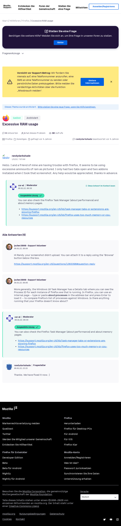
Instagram (117, 519)
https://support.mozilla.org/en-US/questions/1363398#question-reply (54, 264)
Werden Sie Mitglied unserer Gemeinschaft (27, 439)
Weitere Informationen (92, 82)
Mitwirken (82, 7)
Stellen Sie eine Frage (64, 7)
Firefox (25, 21)
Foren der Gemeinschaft (47, 7)
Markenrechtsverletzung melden (21, 423)
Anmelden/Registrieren (104, 6)
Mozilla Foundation (41, 494)
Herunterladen (72, 423)
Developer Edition (12, 457)
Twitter (6, 434)
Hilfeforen (15, 21)
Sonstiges (22, 139)
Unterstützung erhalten (77, 478)
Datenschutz (57, 513)
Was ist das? (71, 463)
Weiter (60, 42)
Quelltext (7, 428)
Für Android (71, 434)
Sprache (84, 491)
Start (5, 21)
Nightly (6, 473)
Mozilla (9, 409)
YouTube (111, 519)
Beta (5, 463)
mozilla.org (8, 513)
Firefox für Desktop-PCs (78, 428)
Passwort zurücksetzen (77, 468)
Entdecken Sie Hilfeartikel (26, 7)
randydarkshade (21, 155)
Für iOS (68, 439)
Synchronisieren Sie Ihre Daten (81, 473)
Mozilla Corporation (33, 491)
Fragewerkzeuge (11, 53)
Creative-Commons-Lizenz (24, 506)
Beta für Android (11, 468)
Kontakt (20, 519)
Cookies (7, 519)
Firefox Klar (70, 444)
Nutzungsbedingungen (32, 513)
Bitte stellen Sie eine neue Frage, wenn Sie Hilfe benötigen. (67, 107)
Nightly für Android (13, 478)
